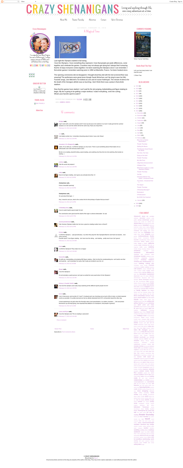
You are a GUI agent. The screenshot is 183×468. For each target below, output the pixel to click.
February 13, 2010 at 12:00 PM (68, 138)
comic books (143, 265)
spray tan (151, 396)
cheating (144, 248)
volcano (136, 426)
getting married (138, 303)
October (139, 118)
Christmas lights (149, 254)
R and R (145, 374)
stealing (146, 398)
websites (152, 428)
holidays (140, 315)
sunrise (147, 403)
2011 (137, 108)
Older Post (126, 329)
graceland (136, 306)
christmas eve (138, 254)
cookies (142, 267)
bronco (152, 241)
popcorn (144, 365)
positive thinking (150, 365)
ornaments (136, 358)
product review (144, 371)
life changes (143, 330)
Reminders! (140, 192)
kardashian (141, 324)
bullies (135, 243)
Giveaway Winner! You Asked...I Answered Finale (145, 177)
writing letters (137, 444)
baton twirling (146, 227)
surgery (135, 405)
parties (152, 358)
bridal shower (150, 239)
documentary (142, 281)
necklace (146, 347)
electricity (140, 285)
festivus (150, 292)
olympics (62, 102)
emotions (142, 286)
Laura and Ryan (63, 311)
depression (137, 276)
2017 (137, 93)
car (151, 245)
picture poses (150, 360)
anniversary (145, 220)
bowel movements (143, 238)
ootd (144, 356)
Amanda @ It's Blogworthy (67, 144)
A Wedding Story (64, 207)
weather (146, 428)
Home (92, 329)
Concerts (151, 265)
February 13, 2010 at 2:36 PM (67, 188)
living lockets (150, 331)
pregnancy (145, 369)
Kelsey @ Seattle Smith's (66, 283)
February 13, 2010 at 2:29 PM (67, 177)
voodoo (140, 426)
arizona (135, 221)
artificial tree (151, 221)
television (137, 407)
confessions (137, 267)
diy (134, 281)
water (152, 426)
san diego (148, 383)
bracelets (136, 239)
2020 (137, 86)
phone (145, 360)
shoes (139, 391)
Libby (60, 172)
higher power (144, 313)
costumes (151, 267)
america (148, 218)
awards (136, 223)
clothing (141, 263)
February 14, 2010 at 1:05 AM (67, 263)
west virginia (150, 431)
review (147, 380)
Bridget (61, 121)
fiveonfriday (141, 295)
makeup (136, 337)
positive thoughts (138, 367)
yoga (143, 444)
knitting (149, 326)
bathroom (151, 225)
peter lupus (140, 360)
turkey (135, 422)
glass (135, 304)
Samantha (62, 257)
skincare (152, 391)
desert (147, 276)
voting (144, 426)
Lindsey (61, 162)
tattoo (152, 405)
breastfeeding (142, 239)
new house (151, 349)
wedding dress (144, 430)
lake (153, 326)
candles (136, 245)
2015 (137, 98)
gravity (148, 306)
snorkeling (146, 392)
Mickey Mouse (145, 340)
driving (143, 283)
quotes (141, 374)
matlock (146, 338)
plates (135, 365)
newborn (142, 353)
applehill (152, 220)
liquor (135, 331)
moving (141, 346)
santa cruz (151, 385)
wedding (136, 430)
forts (147, 297)
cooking (147, 267)
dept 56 (142, 276)
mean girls (151, 338)
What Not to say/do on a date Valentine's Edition (145, 168)
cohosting (136, 265)
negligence (151, 347)
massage (136, 338)
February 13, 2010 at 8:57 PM (67, 216)
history (149, 313)
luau (153, 333)
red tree (144, 378)
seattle (135, 389)
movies (136, 346)
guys (150, 308)
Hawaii (148, 312)
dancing (144, 272)
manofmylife (142, 337)
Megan (61, 269)
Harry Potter (143, 312)
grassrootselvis (143, 306)
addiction (136, 218)
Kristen (61, 232)
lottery (143, 333)
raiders (142, 376)
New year (142, 351)
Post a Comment (61, 320)
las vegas (143, 328)
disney (140, 279)
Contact (103, 19)
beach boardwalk (138, 228)
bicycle (135, 232)
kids (142, 326)
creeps (144, 268)
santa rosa (136, 387)
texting (147, 409)
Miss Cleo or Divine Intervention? (142, 140)
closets (135, 263)
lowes (149, 333)
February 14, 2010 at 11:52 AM (67, 277)
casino (145, 247)
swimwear (142, 405)
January (139, 200)
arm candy (141, 221)
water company (138, 428)
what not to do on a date (147, 435)
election (136, 285)
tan (148, 405)
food (139, 297)
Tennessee (145, 407)
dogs (147, 281)
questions (136, 374)
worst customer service (148, 441)
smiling (140, 392)
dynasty (148, 283)
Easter (152, 283)
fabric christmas (150, 288)
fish (153, 294)
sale (135, 383)
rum (145, 381)
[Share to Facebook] (90, 99)
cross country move (148, 270)
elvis (144, 285)
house (142, 317)
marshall (152, 337)
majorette (151, 335)
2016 (137, 96)
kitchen (145, 326)
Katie (60, 246)
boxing (152, 238)
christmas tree (138, 261)
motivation (143, 344)
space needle (140, 396)
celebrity (151, 247)
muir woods (146, 346)
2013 (137, 103)
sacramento (150, 382)
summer (140, 401)
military (152, 340)
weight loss (144, 431)
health (152, 312)
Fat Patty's (151, 290)
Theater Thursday (78, 19)
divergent (151, 279)
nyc (153, 353)
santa (146, 385)
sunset (152, 403)
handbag (152, 310)
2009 (137, 203)
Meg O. (96, 458)
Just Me (139, 174)
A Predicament (141, 194)
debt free (136, 274)
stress (135, 401)
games (140, 301)
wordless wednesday (143, 439)
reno (144, 380)
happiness (136, 312)
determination (137, 277)
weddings (151, 430)
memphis (136, 340)
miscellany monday (148, 342)
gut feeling (145, 308)
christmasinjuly (147, 261)
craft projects (138, 269)
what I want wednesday (140, 433)
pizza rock (147, 364)
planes (152, 364)
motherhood (137, 344)
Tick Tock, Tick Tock (142, 153)
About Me (63, 19)
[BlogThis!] (86, 99)
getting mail (150, 301)
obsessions (137, 355)
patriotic (136, 360)
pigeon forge (146, 362)
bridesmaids (137, 241)
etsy (140, 288)
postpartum (146, 367)
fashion (144, 290)
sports (68, 102)
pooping (139, 365)
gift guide (145, 303)
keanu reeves (137, 326)
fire (150, 294)
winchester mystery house (140, 437)
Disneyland (146, 279)
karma (145, 324)
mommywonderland (65, 222)
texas (142, 409)
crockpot (139, 270)
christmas (137, 250)
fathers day (137, 292)
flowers (136, 297)
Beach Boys (147, 228)
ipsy (148, 319)
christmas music (150, 256)
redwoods (151, 378)
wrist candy (151, 442)
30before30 (137, 216)
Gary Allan (144, 301)
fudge (141, 299)
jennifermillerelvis (150, 321)
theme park (137, 416)
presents (151, 369)
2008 (137, 206)
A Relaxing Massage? (143, 190)
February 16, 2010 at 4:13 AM (67, 306)
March (139, 135)
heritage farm (137, 313)
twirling (139, 422)
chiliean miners (150, 248)
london (139, 333)
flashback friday (150, 295)
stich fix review (140, 399)
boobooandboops (143, 236)
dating (149, 272)
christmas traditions (147, 259)
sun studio (146, 401)
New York (136, 353)
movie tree (151, 344)
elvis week (136, 286)
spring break (137, 398)
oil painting (143, 355)
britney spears (145, 241)
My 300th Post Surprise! (144, 197)
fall (134, 290)
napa (142, 347)
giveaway (151, 303)
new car (146, 349)
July (138, 125)
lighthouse (151, 330)
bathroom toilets (138, 227)
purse (152, 372)
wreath (145, 442)
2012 (137, 106)
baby (139, 223)
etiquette (136, 288)
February (140, 138)
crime (135, 270)
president (136, 371)
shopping (145, 391)
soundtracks (151, 394)
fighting (145, 294)
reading (152, 376)
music (135, 348)
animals (140, 220)
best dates (151, 230)
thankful (152, 409)
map (148, 337)
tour (139, 419)
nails (139, 348)
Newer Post (58, 329)
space (135, 396)
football (143, 297)
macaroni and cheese (141, 335)
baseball (140, 225)
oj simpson (149, 355)
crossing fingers (138, 272)
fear (141, 292)
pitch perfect (141, 364)
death (152, 272)
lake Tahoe (137, 328)
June (138, 128)
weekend (137, 432)
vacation (136, 424)
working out (137, 441)
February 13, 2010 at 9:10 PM (67, 226)
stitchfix (147, 400)
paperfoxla (147, 358)
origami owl (150, 356)
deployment (150, 274)
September (140, 120)
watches (149, 426)
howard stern (137, 319)
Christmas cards (148, 250)
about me (145, 216)
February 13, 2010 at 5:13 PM (67, 202)
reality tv (137, 378)
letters (135, 330)
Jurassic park (142, 322)
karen (60, 294)
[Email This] (84, 99)
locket (135, 333)
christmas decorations (144, 252)
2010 (137, 111)
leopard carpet (150, 328)
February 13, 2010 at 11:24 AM (67, 128)
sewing (144, 389)
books (152, 236)
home (145, 315)
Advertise (92, 19)
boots (135, 238)
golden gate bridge (148, 304)
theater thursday (146, 414)
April (138, 133)
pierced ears (139, 362)
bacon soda (151, 223)
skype (135, 392)
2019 (137, 88)
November (140, 115)
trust (153, 420)
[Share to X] (88, 99)
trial (143, 420)
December (140, 113)
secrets (140, 389)
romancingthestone (139, 381)
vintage (152, 424)
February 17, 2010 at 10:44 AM (68, 316)
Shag (147, 389)
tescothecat (137, 409)
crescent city (150, 268)
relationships (138, 380)
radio (149, 374)
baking (135, 225)
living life (144, 331)
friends (136, 299)
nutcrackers (148, 353)
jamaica (152, 319)
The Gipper (140, 185)
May (138, 130)
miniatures (136, 342)
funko (145, 299)
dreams (140, 283)
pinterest (152, 362)
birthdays (147, 232)
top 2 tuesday (144, 416)
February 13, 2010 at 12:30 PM (68, 167)
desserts (151, 276)
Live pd (139, 331)
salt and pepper (141, 383)
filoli (148, 294)
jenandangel (142, 321)
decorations (143, 274)
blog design (141, 234)
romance (152, 380)
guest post (139, 308)
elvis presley (150, 285)
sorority (145, 394)
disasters (136, 279)
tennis (152, 407)
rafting (138, 376)
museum (152, 346)
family (138, 290)
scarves (152, 387)
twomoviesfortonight (148, 422)
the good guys (141, 412)
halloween (144, 310)
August (139, 123)
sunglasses (141, 403)
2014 (137, 101)
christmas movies (140, 256)
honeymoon (137, 317)
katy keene (151, 324)
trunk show (148, 420)
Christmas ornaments (140, 258)
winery (149, 437)
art (145, 221)
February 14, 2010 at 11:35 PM (67, 288)
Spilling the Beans (142, 146)
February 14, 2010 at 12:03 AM (68, 240)
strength (152, 399)
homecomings (150, 315)
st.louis (142, 398)
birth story (140, 232)
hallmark (136, 310)
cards (140, 247)
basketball (146, 225)
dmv (137, 281)
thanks (135, 410)
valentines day (144, 424)
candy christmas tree (144, 245)
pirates (135, 364)
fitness (136, 295)
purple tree (147, 372)
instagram (144, 319)
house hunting (150, 317)
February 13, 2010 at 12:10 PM (68, 156)
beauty (145, 230)
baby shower (145, 223)
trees (140, 420)
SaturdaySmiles (144, 387)
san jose (142, 385)
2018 (137, 91)
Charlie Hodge (137, 248)
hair (153, 308)
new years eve (150, 351)
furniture (136, 301)
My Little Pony (141, 160)
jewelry (136, 322)
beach (152, 227)
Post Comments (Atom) (68, 332)
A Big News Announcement (145, 163)
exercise (143, 288)
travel (147, 419)
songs (140, 394)
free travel (151, 297)
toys (143, 419)
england (152, 286)
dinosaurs (144, 277)
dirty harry (151, 277)
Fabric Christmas (117, 19)
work (152, 439)
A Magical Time (141, 165)
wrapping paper (138, 442)
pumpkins (140, 372)
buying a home (142, 243)
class (153, 261)
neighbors (136, 349)
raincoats (147, 376)
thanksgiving (141, 410)
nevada (141, 349)
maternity (141, 338)
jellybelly (136, 321)
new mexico (137, 351)
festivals (145, 292)
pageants (142, 358)
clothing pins (150, 263)
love (146, 333)
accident (152, 216)
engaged (147, 286)
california (151, 243)
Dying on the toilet (142, 155)
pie (135, 362)
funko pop (151, 299)
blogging (147, 234)
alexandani (142, 218)
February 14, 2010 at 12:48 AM (68, 251)
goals (139, 305)
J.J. (60, 134)
